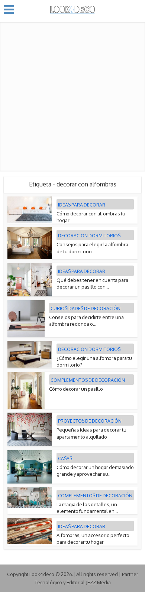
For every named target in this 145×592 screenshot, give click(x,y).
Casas (65, 458)
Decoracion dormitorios (89, 235)
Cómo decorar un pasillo (76, 389)
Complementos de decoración (88, 380)
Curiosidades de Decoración (85, 308)
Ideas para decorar (81, 205)
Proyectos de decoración (90, 421)
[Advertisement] (72, 94)
